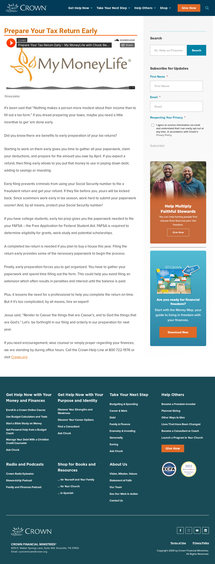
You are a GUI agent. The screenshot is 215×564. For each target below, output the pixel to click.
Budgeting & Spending (124, 404)
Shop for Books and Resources (77, 467)
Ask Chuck (12, 450)
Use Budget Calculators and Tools (26, 416)
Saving (114, 444)
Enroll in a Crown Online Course (25, 410)
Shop (164, 8)
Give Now (189, 8)
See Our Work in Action (124, 494)
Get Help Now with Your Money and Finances (29, 397)
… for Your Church (69, 486)
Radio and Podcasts (25, 464)
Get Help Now (78, 8)
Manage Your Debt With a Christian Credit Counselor (27, 441)
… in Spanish (65, 493)
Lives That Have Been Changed (181, 424)
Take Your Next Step (112, 8)
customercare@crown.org (32, 551)
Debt (112, 417)
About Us (118, 464)
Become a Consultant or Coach (180, 431)
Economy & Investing (122, 431)
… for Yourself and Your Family (76, 479)
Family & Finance (120, 424)
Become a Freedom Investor (178, 404)
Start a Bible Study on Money (24, 423)
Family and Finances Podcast (23, 487)
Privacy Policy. (164, 135)
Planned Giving (170, 411)
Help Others (143, 8)
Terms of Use (178, 543)
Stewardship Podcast (19, 480)
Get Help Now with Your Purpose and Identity (80, 397)
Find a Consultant (68, 426)
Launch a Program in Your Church (182, 437)
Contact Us (116, 500)
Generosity (116, 437)
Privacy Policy (201, 543)
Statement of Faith (121, 480)
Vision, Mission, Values (123, 473)
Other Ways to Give (173, 417)
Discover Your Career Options (76, 420)
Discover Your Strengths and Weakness (75, 411)
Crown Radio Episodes (20, 473)
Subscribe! (157, 145)
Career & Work (118, 411)
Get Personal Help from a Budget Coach (26, 431)
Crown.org (19, 357)
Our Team (116, 487)
